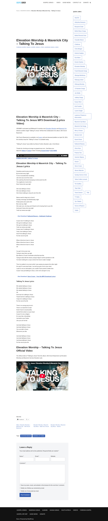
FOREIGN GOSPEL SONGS (23, 47)
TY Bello (77, 197)
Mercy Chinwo (79, 130)
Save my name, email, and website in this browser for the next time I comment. (42, 485)
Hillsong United (79, 79)
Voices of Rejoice (79, 205)
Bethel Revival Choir (80, 35)
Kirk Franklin (78, 106)
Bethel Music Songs (80, 31)
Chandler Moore (79, 40)
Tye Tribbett (78, 201)
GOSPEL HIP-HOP (22, 514)
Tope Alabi (78, 188)
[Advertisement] (42, 25)
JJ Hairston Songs (80, 88)
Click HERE (53, 150)
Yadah (76, 210)
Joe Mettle (77, 93)
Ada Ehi (77, 17)
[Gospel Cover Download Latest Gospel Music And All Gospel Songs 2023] (21, 2)
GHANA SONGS (54, 510)
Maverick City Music (80, 121)
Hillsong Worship (79, 84)
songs (29, 150)
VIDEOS (75, 510)
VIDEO (58, 2)
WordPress (30, 519)
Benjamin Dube (79, 26)
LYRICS (42, 47)
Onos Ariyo (78, 148)
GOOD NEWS (67, 2)
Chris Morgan (78, 48)
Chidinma (77, 44)
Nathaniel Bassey (80, 144)
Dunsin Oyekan (79, 62)
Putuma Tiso (78, 152)
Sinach (77, 161)
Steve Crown (78, 166)
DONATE (86, 2)
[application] (42, 155)
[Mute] (62, 155)
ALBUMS (45, 510)
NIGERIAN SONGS (25, 10)
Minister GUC (78, 135)
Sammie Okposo (79, 157)
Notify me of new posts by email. (30, 491)
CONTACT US (77, 2)
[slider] (65, 155)
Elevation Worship (51, 128)
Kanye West (78, 102)
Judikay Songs (79, 97)
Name (22, 456)
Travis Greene (79, 192)
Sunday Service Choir (81, 175)
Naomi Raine (78, 139)
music (40, 137)
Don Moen (77, 57)
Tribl (88, 192)
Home (17, 10)
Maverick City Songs (38, 435)
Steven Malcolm (79, 170)
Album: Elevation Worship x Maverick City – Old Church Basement (23, 426)
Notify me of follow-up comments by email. (32, 488)
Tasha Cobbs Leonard (81, 179)
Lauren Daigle (79, 110)
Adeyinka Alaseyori (80, 22)
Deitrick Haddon (79, 53)
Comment (23, 463)
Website (53, 456)
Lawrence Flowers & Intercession (80, 116)
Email (37, 456)
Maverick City (63, 128)
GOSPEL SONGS (35, 47)
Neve (17, 519)
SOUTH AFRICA (66, 510)
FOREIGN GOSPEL (85, 510)
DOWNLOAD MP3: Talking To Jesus (27, 158)
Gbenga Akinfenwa (80, 75)
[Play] (18, 155)
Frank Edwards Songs (81, 71)
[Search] (90, 2)
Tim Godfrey (78, 183)
